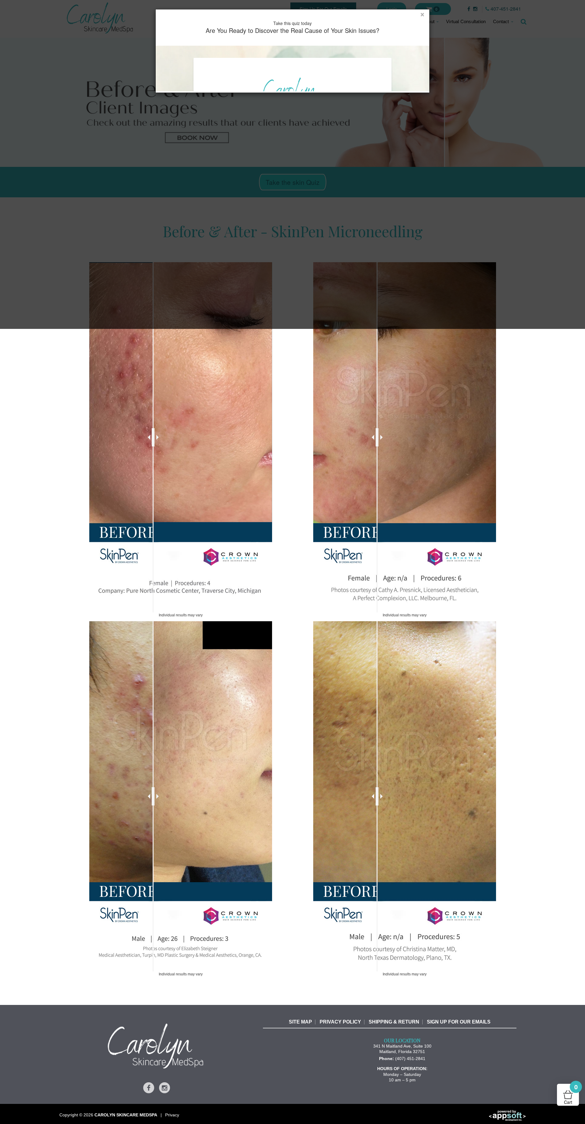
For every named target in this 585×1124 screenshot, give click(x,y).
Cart (571, 1094)
